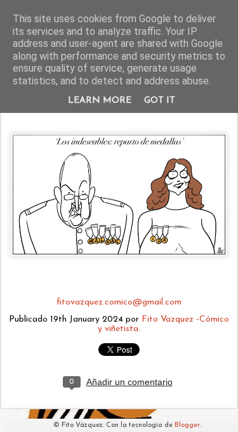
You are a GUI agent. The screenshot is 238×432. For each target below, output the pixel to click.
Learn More (99, 100)
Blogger (187, 425)
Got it (159, 100)
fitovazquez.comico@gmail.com (119, 302)
